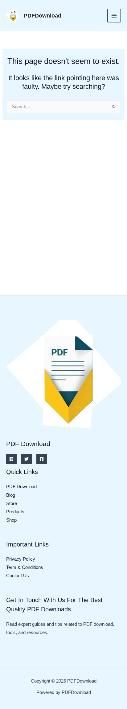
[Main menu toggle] (114, 15)
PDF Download (21, 486)
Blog (10, 495)
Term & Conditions (24, 567)
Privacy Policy (20, 559)
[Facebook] (41, 459)
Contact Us (17, 575)
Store (11, 503)
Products (15, 511)
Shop (11, 520)
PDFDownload (42, 15)
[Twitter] (26, 459)
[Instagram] (11, 459)
